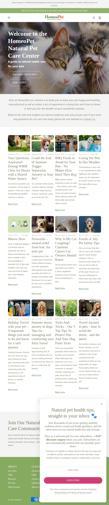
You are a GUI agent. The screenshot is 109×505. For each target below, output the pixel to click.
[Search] (94, 18)
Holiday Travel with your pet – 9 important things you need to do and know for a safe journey (19, 335)
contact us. (89, 119)
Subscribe (73, 480)
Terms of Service (78, 492)
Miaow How (16, 239)
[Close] (101, 404)
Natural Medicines (25, 74)
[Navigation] (9, 18)
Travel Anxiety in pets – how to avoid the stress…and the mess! (90, 331)
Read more (13, 204)
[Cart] (100, 18)
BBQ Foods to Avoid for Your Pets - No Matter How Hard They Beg (65, 166)
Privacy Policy (61, 492)
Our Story (19, 82)
